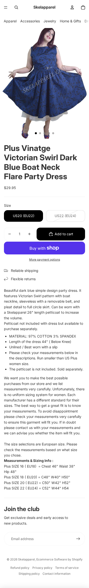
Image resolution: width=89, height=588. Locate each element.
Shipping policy (29, 573)
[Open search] (16, 7)
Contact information (56, 573)
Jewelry (50, 21)
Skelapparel (26, 559)
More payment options (44, 259)
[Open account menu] (72, 7)
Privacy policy (42, 568)
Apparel (10, 21)
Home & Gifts (70, 21)
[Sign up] (78, 539)
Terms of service (67, 568)
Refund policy (19, 568)
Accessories (30, 21)
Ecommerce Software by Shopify (59, 559)
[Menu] (5, 7)
